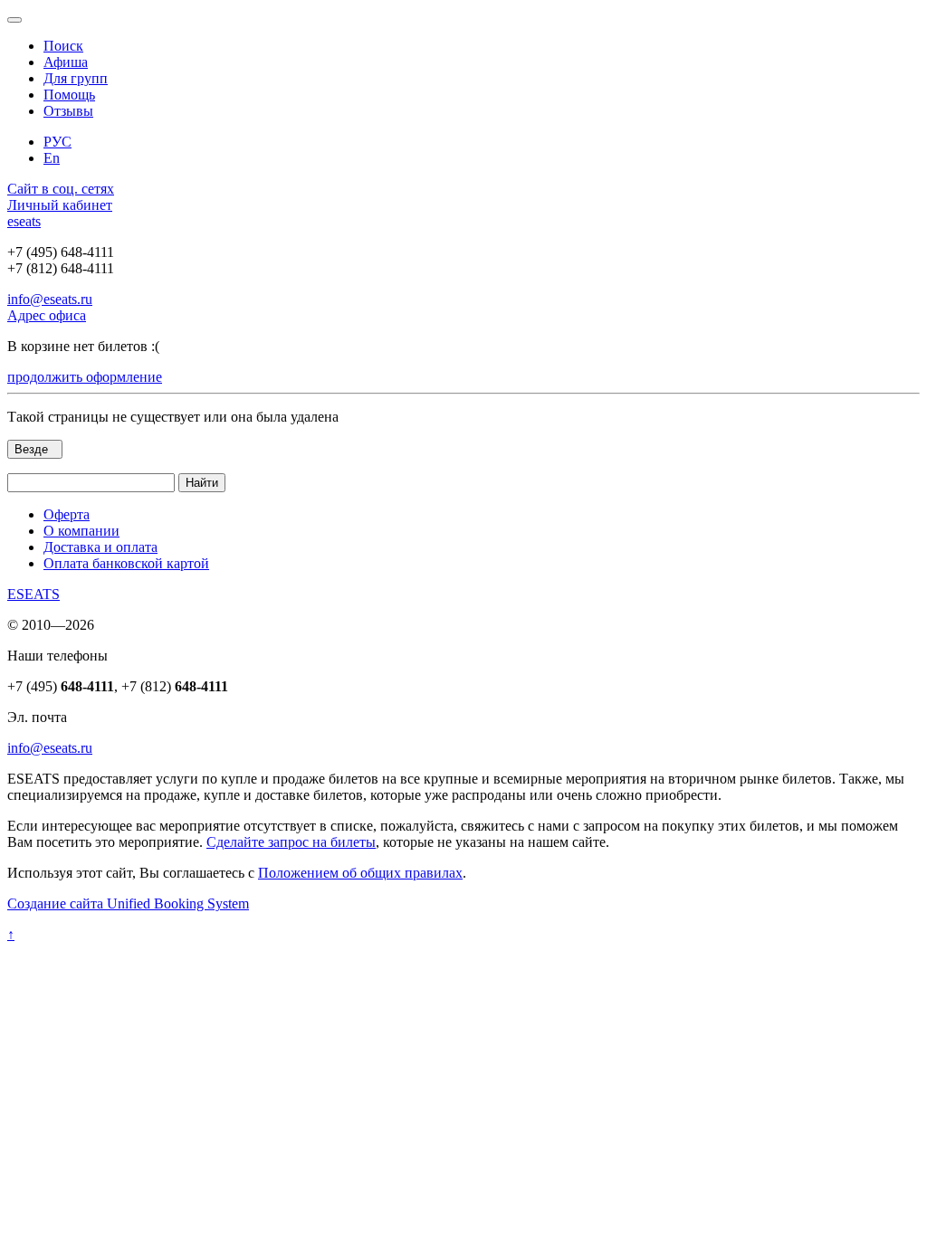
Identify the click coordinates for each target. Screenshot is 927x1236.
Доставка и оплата (100, 547)
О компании (81, 530)
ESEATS (33, 594)
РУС (57, 141)
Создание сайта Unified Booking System (128, 903)
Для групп (75, 78)
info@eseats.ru (49, 299)
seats (24, 221)
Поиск (63, 45)
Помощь (69, 94)
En (51, 158)
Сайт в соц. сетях (60, 188)
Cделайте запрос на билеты (291, 842)
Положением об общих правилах (360, 872)
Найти (202, 483)
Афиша (65, 62)
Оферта (66, 514)
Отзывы (68, 111)
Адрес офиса (46, 315)
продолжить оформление (84, 377)
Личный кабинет (59, 205)
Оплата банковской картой (126, 563)
